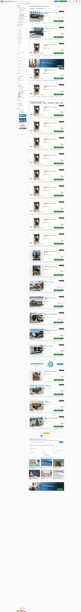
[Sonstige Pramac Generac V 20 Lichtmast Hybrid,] (36, 49)
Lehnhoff (20, 34)
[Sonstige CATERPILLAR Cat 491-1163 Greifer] (36, 375)
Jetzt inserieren (60, 65)
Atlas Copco (20, 42)
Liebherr (20, 30)
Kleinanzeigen (21, 105)
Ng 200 (54, 446)
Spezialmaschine (55, 451)
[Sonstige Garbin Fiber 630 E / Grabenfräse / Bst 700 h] (36, 318)
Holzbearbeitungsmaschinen (22, 20)
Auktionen (20, 106)
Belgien (21, 96)
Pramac (20, 39)
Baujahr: (18, 54)
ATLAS (19, 40)
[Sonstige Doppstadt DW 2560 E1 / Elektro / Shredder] (36, 302)
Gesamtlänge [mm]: (20, 60)
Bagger (21, 11)
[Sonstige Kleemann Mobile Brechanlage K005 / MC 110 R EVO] (36, 334)
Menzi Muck (20, 38)
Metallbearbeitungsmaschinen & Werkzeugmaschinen (23, 17)
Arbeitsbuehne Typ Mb (33, 448)
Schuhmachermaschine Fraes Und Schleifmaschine (61, 450)
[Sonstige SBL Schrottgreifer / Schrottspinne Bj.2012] (36, 255)
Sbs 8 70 (54, 448)
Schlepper (56, 102)
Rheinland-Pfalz (22, 91)
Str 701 (54, 453)
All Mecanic (31, 446)
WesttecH (20, 31)
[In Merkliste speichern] (62, 13)
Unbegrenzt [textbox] (20, 83)
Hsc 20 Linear (43, 451)
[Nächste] (42, 16)
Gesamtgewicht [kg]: (20, 70)
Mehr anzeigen (46, 455)
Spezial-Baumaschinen (23, 8)
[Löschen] (43, 8)
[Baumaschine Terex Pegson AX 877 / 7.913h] (36, 33)
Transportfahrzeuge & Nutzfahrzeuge (21, 18)
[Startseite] (17, 3)
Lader (20, 12)
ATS (19, 32)
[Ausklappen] (46, 25)
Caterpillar (20, 33)
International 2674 (44, 453)
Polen (20, 95)
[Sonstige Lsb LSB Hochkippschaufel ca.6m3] (36, 270)
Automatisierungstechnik (22, 21)
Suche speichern (47, 433)
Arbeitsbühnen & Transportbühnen (22, 10)
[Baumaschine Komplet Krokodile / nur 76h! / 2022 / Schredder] (36, 16)
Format (42, 446)
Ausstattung (32, 451)
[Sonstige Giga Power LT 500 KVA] (36, 350)
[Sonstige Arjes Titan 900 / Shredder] (36, 286)
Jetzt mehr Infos (60, 364)
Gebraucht (20, 101)
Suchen (57, 1)
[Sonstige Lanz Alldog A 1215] (36, 406)
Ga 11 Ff (42, 448)
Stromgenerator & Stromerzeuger (22, 14)
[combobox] (23, 84)
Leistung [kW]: (19, 73)
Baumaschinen (21, 7)
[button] (79, 1)
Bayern (21, 86)
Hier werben (23, 608)
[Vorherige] (30, 16)
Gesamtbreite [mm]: (20, 63)
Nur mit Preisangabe (21, 52)
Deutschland (20, 80)
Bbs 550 (31, 453)
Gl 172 (42, 450)
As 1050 (31, 450)
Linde (19, 29)
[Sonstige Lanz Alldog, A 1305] (36, 390)
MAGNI (19, 43)
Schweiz (21, 94)
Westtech (61, 102)
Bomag (19, 41)
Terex (19, 44)
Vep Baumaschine (50, 102)
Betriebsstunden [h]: (20, 57)
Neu (19, 100)
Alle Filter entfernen (48, 8)
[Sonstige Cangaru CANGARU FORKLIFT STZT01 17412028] (36, 422)
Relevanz (59, 6)
